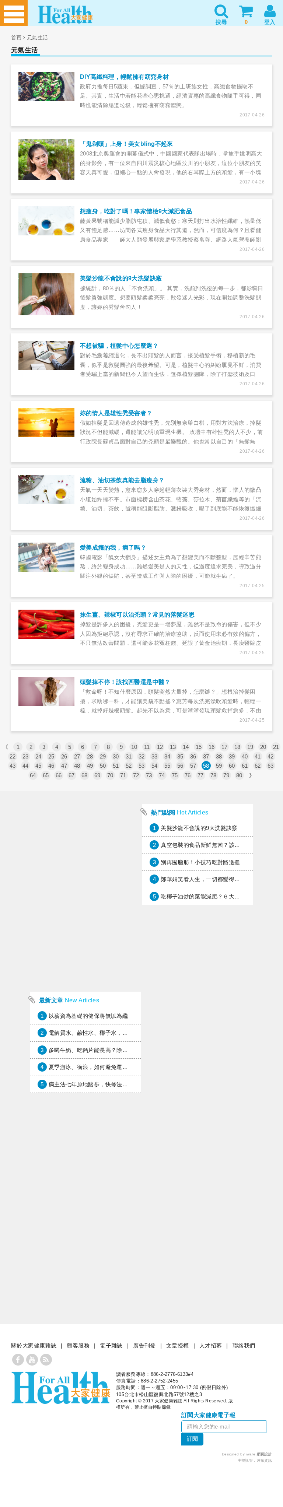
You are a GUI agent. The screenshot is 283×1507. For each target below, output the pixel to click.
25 (51, 756)
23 (25, 756)
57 (193, 766)
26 (64, 756)
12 (160, 747)
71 (123, 775)
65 (46, 775)
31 (129, 756)
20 (263, 747)
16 (212, 747)
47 (64, 766)
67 (72, 775)
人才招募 (210, 1345)
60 (232, 766)
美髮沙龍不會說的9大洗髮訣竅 (199, 828)
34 (167, 756)
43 (13, 766)
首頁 (16, 38)
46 (51, 766)
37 (206, 756)
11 (147, 747)
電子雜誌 (111, 1345)
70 (110, 775)
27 (77, 756)
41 (258, 756)
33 (154, 756)
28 (90, 756)
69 (97, 775)
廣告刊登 (144, 1345)
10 (134, 747)
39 (232, 756)
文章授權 (177, 1345)
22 (13, 756)
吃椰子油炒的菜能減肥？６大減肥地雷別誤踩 (217, 896)
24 (38, 756)
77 (201, 775)
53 (142, 766)
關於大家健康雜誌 (33, 1345)
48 (77, 766)
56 (180, 766)
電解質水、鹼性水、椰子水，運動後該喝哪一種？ (111, 1033)
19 (250, 747)
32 (142, 756)
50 (103, 766)
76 (188, 775)
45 (38, 766)
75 (175, 775)
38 (219, 756)
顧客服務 (78, 1345)
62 (258, 766)
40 (245, 756)
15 (199, 747)
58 (206, 766)
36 (193, 756)
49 (90, 766)
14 (186, 747)
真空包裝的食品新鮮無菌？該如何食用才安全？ (220, 845)
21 (276, 747)
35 (180, 756)
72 (136, 775)
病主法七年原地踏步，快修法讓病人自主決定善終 (111, 1084)
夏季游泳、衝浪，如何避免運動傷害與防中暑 (105, 1067)
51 (116, 766)
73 (149, 775)
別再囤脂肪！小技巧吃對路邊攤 (200, 862)
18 (237, 747)
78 (213, 775)
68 (84, 775)
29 (103, 756)
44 (25, 766)
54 (154, 766)
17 (224, 747)
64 (33, 775)
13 (173, 747)
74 (162, 775)
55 (167, 766)
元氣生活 (37, 38)
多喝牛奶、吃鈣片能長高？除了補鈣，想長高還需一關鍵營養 (125, 1050)
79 (226, 775)
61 (245, 766)
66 (59, 775)
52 (129, 766)
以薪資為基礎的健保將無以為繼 (88, 1016)
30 (116, 756)
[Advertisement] (85, 938)
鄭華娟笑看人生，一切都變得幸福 (203, 879)
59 (219, 766)
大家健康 (61, 1387)
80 (239, 775)
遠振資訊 (264, 1460)
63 (271, 766)
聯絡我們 (244, 1345)
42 (271, 756)
